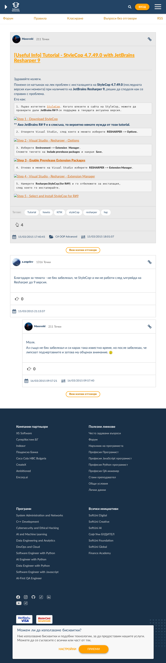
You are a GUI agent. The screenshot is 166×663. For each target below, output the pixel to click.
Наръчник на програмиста (106, 446)
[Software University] (16, 7)
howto (46, 212)
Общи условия (98, 483)
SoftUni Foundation (101, 540)
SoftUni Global (98, 547)
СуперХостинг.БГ (27, 439)
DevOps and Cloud (28, 547)
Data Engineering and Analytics (35, 540)
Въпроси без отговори (120, 18)
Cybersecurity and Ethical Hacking (37, 528)
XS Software (24, 433)
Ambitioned (23, 471)
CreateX (21, 464)
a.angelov (27, 262)
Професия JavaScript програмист (110, 458)
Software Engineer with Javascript (37, 572)
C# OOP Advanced (66, 236)
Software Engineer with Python (35, 553)
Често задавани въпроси (105, 433)
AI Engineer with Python (31, 559)
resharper (91, 212)
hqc (106, 212)
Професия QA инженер (104, 471)
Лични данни (97, 490)
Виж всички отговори (83, 250)
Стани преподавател (102, 477)
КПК (59, 212)
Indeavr (21, 446)
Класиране (75, 18)
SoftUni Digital (98, 515)
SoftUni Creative (99, 521)
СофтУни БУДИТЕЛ (101, 534)
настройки (67, 649)
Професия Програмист (104, 452)
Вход (142, 7)
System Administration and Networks (39, 515)
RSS (160, 18)
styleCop (74, 212)
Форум (8, 18)
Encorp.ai (22, 477)
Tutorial (31, 212)
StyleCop (53, 106)
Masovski (27, 39)
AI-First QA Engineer (29, 578)
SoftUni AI (95, 528)
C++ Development (27, 521)
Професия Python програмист (108, 464)
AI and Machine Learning (31, 534)
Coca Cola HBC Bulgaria (31, 458)
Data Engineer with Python (33, 565)
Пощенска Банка (27, 452)
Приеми (93, 649)
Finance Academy (100, 553)
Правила (40, 18)
